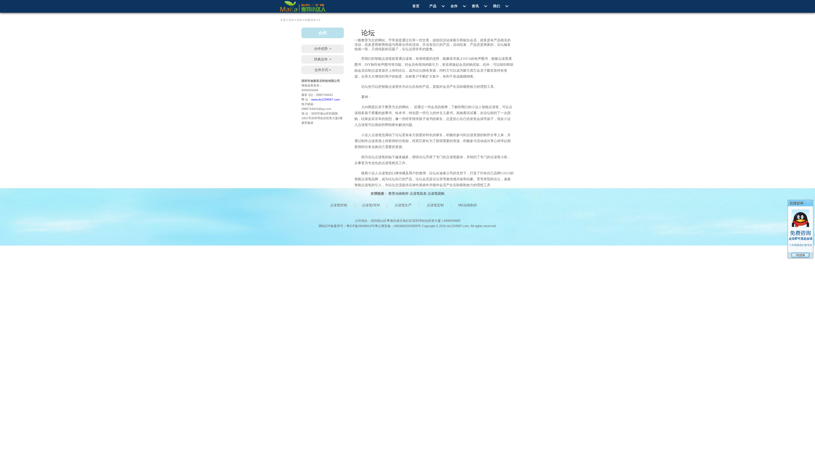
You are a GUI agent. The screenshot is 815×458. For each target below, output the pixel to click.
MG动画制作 (467, 205)
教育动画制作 (398, 193)
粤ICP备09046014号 (360, 226)
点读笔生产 (403, 205)
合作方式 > (323, 70)
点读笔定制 (435, 205)
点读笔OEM (371, 205)
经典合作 (310, 20)
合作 (291, 20)
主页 (283, 20)
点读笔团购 (435, 193)
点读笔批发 (418, 193)
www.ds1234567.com (325, 99)
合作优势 (322, 48)
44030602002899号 (407, 226)
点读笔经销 (338, 205)
